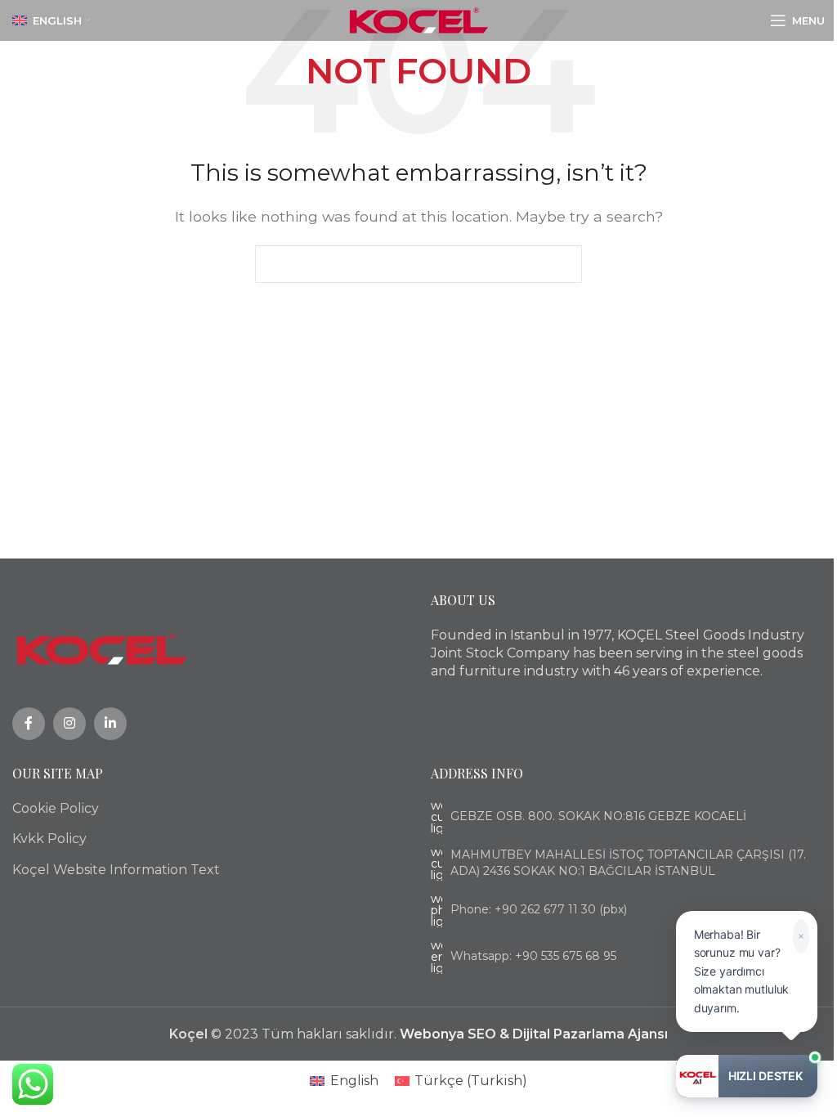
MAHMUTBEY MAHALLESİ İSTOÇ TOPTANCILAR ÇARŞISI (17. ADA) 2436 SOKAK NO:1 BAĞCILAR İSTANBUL (628, 862)
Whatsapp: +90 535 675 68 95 (533, 956)
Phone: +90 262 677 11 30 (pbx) (538, 909)
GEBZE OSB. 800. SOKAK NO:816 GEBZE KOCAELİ (598, 816)
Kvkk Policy (49, 838)
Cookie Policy (55, 808)
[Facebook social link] (28, 723)
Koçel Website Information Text (116, 869)
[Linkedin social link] (110, 723)
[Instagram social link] (69, 723)
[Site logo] (419, 19)
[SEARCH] (563, 264)
